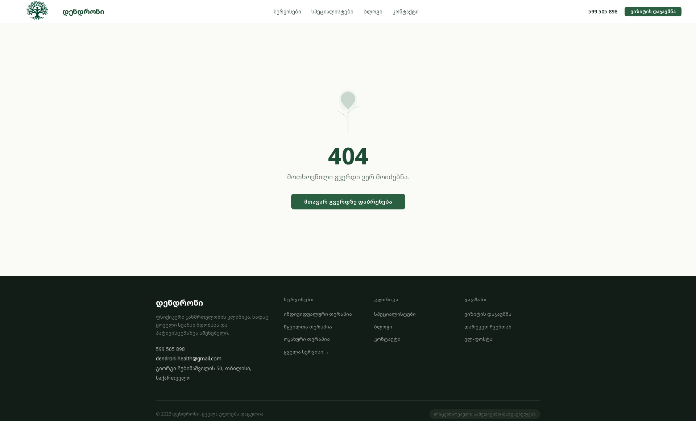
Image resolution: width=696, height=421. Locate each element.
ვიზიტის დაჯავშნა (653, 11)
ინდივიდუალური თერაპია (318, 314)
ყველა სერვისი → (306, 351)
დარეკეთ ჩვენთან (487, 326)
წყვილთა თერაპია (308, 326)
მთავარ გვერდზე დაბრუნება (348, 201)
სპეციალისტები (332, 11)
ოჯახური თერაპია (307, 339)
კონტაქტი (406, 11)
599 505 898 (602, 11)
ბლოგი (373, 11)
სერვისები (287, 11)
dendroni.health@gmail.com (188, 358)
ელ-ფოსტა (478, 339)
